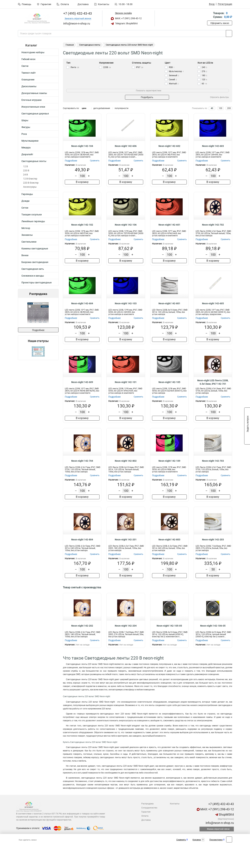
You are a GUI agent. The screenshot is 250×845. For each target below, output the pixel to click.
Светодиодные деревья (35, 113)
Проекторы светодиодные (36, 282)
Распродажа (147, 804)
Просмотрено (216, 840)
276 (204, 71)
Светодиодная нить (32, 269)
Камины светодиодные (34, 248)
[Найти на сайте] (229, 33)
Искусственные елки (33, 106)
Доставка (83, 4)
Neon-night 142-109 (169, 460)
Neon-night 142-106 (126, 224)
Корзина (197, 840)
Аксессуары (30, 186)
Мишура (26, 147)
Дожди (25, 201)
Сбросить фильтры (219, 97)
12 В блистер (30, 178)
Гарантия (46, 4)
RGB (171, 67)
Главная (70, 45)
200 (229, 108)
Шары (24, 120)
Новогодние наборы (32, 52)
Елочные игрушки (31, 100)
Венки (24, 255)
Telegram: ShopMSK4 (126, 23)
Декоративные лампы (34, 93)
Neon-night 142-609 (82, 382)
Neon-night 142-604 (82, 303)
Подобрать (147, 97)
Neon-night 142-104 (82, 146)
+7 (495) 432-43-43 (77, 13)
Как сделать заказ (28, 840)
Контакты (103, 4)
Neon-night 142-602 (169, 146)
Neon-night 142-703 (213, 460)
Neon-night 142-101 (126, 382)
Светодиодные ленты (33, 161)
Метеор (25, 228)
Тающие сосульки (31, 214)
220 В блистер (31, 182)
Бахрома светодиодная (34, 262)
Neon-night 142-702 (213, 224)
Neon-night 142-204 (126, 625)
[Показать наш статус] (38, 351)
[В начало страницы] (229, 839)
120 (204, 79)
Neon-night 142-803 (169, 539)
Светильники (28, 241)
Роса (24, 134)
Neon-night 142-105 (169, 382)
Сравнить (181, 840)
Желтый (174, 83)
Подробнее (38, 330)
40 (212, 108)
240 (204, 67)
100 (220, 108)
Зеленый (174, 75)
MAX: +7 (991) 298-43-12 (128, 18)
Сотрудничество (149, 808)
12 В (25, 166)
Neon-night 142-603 (213, 146)
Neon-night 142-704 (82, 460)
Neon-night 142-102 (82, 224)
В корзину (82, 182)
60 (204, 83)
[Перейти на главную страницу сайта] (37, 18)
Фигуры (25, 127)
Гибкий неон (28, 59)
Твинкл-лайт (28, 72)
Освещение (28, 79)
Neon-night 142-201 (126, 539)
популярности (121, 108)
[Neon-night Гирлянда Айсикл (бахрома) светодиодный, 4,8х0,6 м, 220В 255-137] (38, 312)
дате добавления (101, 108)
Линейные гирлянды (33, 221)
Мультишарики (29, 140)
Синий (173, 79)
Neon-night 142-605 (213, 303)
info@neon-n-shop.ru (219, 823)
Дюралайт (27, 154)
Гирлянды (27, 194)
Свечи (24, 66)
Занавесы (27, 235)
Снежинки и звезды (32, 275)
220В (107, 67)
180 (204, 75)
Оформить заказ (219, 23)
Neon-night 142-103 (126, 303)
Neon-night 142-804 (82, 539)
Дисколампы (28, 86)
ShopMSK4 (226, 814)
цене (84, 108)
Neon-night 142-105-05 (169, 625)
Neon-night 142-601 (169, 224)
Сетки (24, 207)
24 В (25, 174)
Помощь (26, 4)
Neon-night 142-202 (82, 625)
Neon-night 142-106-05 (213, 625)
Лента (74, 67)
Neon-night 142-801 (169, 303)
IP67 (139, 67)
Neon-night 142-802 (126, 460)
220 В (26, 170)
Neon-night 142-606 (126, 146)
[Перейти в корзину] (209, 15)
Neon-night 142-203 (213, 539)
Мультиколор (176, 71)
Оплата (65, 4)
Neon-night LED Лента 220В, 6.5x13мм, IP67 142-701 (212, 382)
